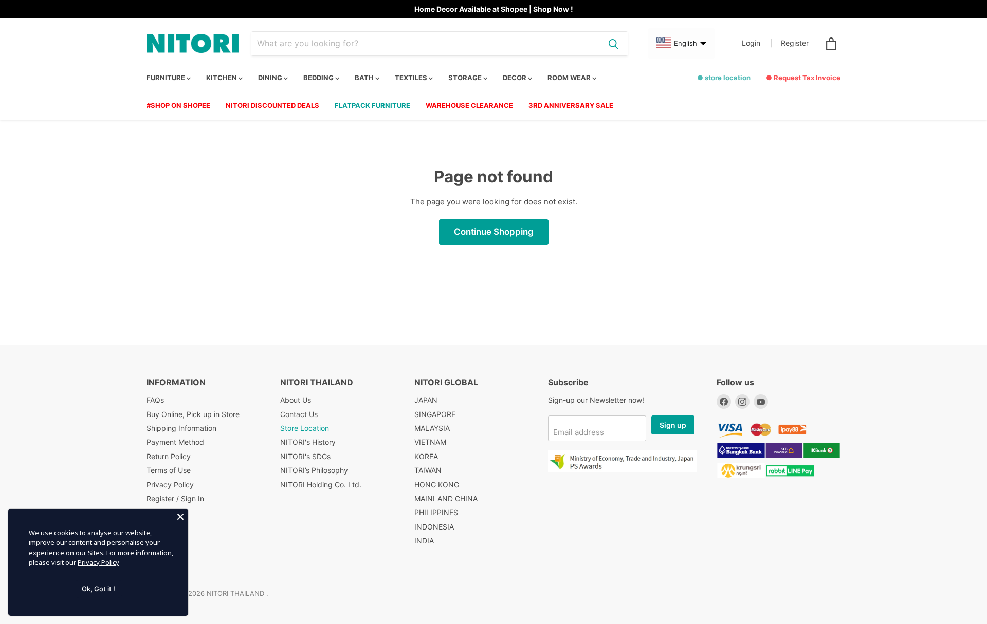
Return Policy (169, 456)
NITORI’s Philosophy (314, 470)
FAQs (155, 399)
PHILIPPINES (436, 512)
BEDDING (319, 77)
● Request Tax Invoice (803, 77)
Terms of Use (169, 470)
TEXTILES (412, 77)
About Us (295, 399)
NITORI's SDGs (305, 456)
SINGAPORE (434, 414)
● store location (724, 77)
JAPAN (425, 399)
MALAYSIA (432, 428)
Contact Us (299, 414)
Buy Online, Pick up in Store (193, 414)
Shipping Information (181, 428)
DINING (271, 77)
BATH (365, 77)
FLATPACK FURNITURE (372, 105)
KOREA (426, 456)
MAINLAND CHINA (446, 498)
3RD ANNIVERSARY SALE (570, 105)
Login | (757, 43)
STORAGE (465, 77)
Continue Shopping (494, 231)
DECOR (515, 77)
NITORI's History (308, 442)
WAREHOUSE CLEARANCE (469, 105)
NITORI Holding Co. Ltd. (320, 484)
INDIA (424, 540)
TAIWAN (428, 470)
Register (795, 43)
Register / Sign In (175, 498)
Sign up (673, 425)
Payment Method (175, 442)
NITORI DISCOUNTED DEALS (272, 105)
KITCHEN (222, 77)
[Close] (180, 517)
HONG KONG (436, 484)
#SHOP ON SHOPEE (178, 105)
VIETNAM (430, 442)
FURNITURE (167, 77)
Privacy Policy (170, 484)
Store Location (304, 428)
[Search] (613, 43)
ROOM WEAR (569, 77)
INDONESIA (434, 526)
